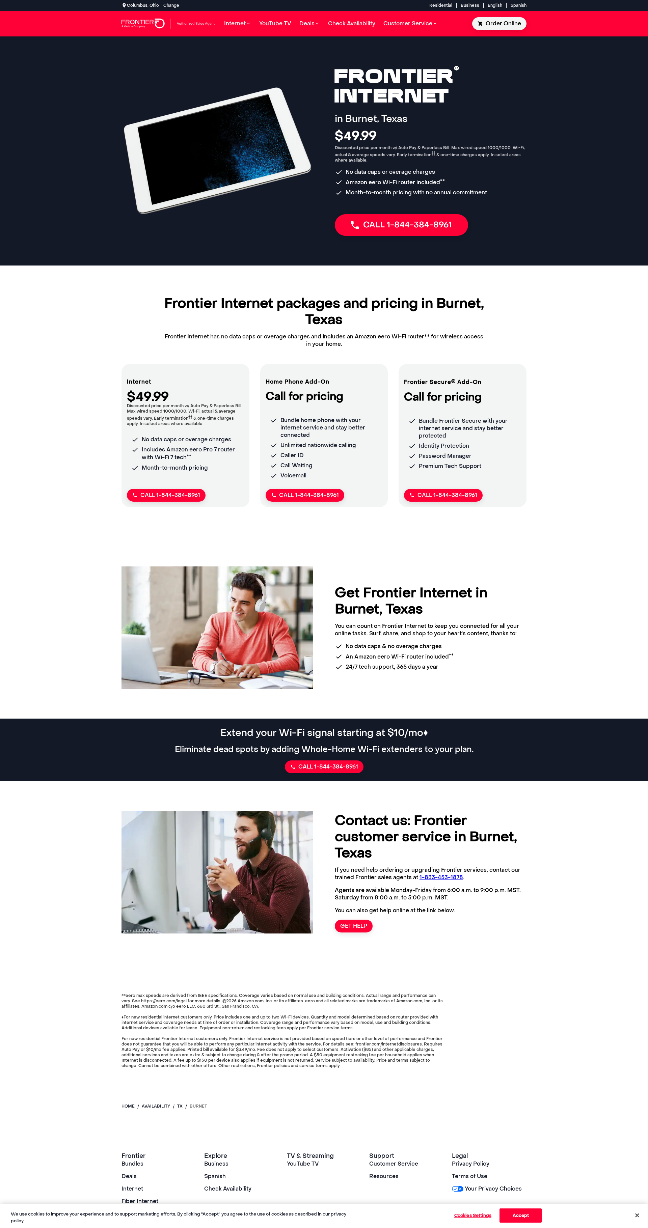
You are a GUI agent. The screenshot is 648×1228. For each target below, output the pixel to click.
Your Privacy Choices (493, 1188)
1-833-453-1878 (441, 877)
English (495, 5)
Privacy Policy (470, 1163)
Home (128, 1106)
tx (180, 1106)
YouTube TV (303, 1163)
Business (470, 5)
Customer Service (393, 1163)
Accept (521, 1215)
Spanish (518, 5)
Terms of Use (469, 1176)
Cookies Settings (472, 1215)
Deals (129, 1176)
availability (156, 1106)
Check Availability (227, 1188)
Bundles (132, 1163)
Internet (132, 1188)
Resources (384, 1176)
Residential (440, 5)
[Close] (637, 1215)
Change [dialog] (171, 5)
